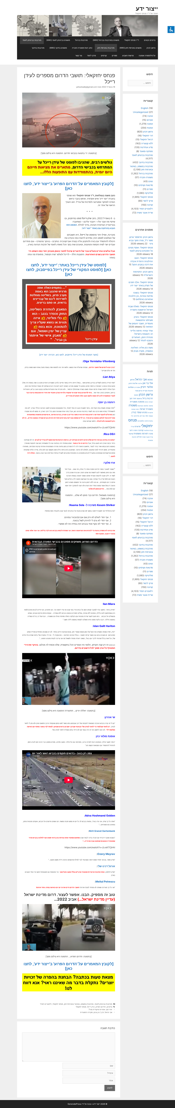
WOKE (150, 380)
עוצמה (151, 416)
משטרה (133, 405)
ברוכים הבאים (149, 40)
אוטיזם (150, 120)
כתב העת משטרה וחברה (82, 48)
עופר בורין (136, 412)
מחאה (151, 406)
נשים (150, 181)
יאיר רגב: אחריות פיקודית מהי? (100, 1009)
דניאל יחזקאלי (146, 139)
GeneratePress (74, 1104)
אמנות (150, 127)
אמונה (150, 124)
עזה (146, 416)
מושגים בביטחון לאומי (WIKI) (58, 40)
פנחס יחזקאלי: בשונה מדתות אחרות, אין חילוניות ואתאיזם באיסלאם (141, 296)
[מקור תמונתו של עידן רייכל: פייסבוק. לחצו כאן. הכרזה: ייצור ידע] (68, 354)
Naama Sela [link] (76, 505)
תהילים (139, 437)
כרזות (146, 402)
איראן (132, 379)
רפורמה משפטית (141, 433)
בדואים (109, 1007)
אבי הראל (141, 379)
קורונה (150, 205)
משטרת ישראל (146, 409)
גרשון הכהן (151, 48)
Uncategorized (140, 112)
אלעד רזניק (147, 386)
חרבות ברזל (147, 398)
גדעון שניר (138, 391)
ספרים (114, 55)
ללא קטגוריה (147, 143)
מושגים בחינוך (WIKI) (58, 48)
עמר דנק (142, 416)
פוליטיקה (149, 193)
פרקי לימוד (91, 55)
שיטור (131, 434)
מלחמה (145, 406)
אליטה (140, 383)
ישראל (151, 402)
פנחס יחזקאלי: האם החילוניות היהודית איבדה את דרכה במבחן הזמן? (141, 261)
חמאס (136, 395)
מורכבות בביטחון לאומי (32, 40)
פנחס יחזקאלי (58, 1004)
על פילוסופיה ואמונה (147, 55)
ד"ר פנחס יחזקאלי (131, 40)
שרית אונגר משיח (145, 212)
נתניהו (144, 412)
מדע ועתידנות (146, 147)
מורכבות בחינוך (38, 48)
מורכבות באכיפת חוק (105, 48)
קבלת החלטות (148, 430)
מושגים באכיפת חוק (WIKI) (130, 48)
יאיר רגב (133, 398)
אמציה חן (137, 387)
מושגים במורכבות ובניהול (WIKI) (106, 40)
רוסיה (135, 430)
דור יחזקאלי (147, 135)
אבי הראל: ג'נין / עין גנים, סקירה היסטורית (96, 1012)
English (144, 108)
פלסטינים (141, 421)
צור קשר (78, 55)
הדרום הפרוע (101, 1007)
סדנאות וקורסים (145, 185)
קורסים (104, 55)
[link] (99, 361)
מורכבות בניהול (81, 40)
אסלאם (131, 387)
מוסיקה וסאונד (146, 151)
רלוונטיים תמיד (46, 1004)
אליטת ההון (133, 383)
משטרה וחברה (146, 177)
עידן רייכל (91, 1007)
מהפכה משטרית (137, 401)
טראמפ (139, 399)
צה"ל (132, 427)
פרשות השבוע (128, 55)
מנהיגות (140, 406)
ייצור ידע (147, 8)
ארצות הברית (148, 391)
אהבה (150, 116)
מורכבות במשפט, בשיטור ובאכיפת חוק (79, 1004)
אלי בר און (148, 383)
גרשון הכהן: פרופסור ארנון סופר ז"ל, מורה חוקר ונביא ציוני (141, 240)
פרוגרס (137, 426)
